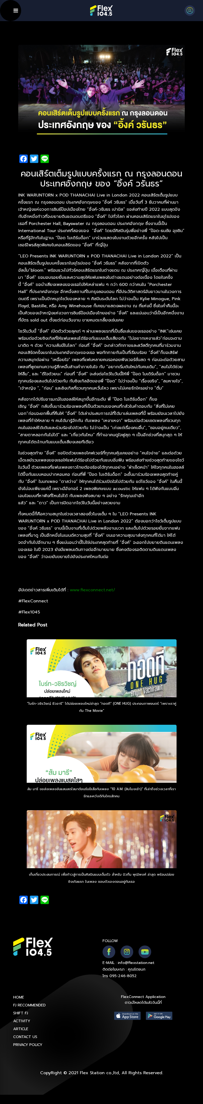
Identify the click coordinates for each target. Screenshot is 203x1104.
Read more (114, 710)
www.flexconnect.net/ (92, 590)
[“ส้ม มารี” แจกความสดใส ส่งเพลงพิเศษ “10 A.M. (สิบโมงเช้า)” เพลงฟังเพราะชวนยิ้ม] (102, 768)
